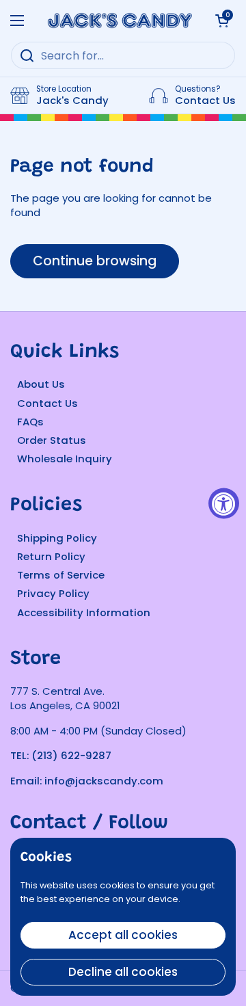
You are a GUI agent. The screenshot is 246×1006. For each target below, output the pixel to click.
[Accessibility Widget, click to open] (223, 503)
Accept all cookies (123, 935)
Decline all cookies (123, 972)
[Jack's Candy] (119, 20)
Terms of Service (61, 575)
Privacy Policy (53, 593)
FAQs (30, 421)
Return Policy (51, 556)
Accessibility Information (83, 612)
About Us (41, 384)
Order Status (51, 440)
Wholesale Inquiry (64, 458)
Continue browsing (94, 261)
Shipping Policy (57, 538)
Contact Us (47, 403)
